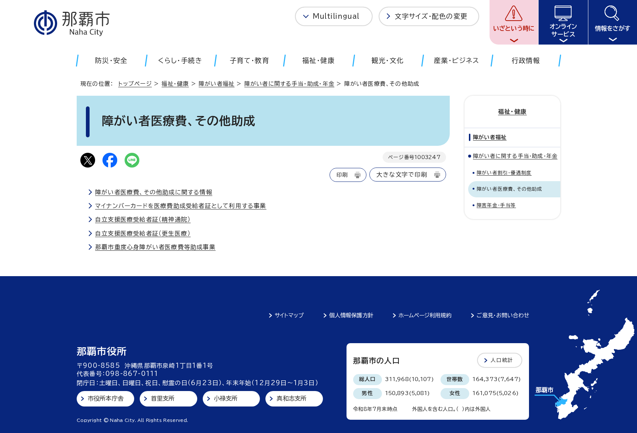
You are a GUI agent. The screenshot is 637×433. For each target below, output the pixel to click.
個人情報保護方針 (351, 315)
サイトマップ (289, 315)
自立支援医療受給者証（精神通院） (143, 219)
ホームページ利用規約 (425, 315)
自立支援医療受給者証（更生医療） (143, 233)
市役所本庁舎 (105, 398)
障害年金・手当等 (496, 205)
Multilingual (336, 16)
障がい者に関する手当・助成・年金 (289, 84)
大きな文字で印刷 (401, 174)
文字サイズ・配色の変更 (431, 16)
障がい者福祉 (216, 84)
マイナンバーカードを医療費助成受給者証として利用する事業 (181, 206)
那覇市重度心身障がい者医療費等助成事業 (155, 247)
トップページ (135, 84)
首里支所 (163, 398)
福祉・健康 (175, 84)
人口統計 (502, 360)
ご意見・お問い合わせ (503, 315)
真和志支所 (291, 398)
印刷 (342, 174)
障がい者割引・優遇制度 (504, 172)
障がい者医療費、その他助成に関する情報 (153, 192)
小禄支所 (226, 398)
